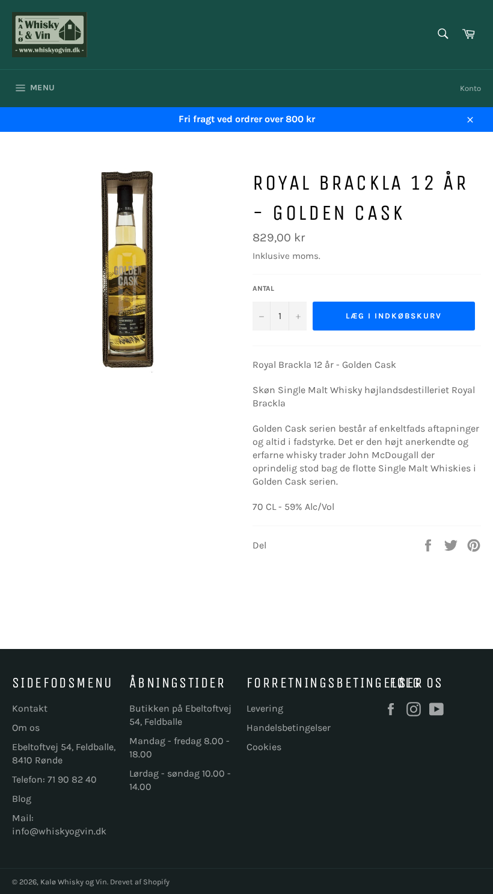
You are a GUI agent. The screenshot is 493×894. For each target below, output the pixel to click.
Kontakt (29, 708)
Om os (26, 727)
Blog (21, 798)
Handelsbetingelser (288, 727)
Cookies (263, 747)
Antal (263, 288)
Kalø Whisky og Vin (73, 881)
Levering (264, 708)
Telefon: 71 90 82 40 (54, 779)
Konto (470, 88)
